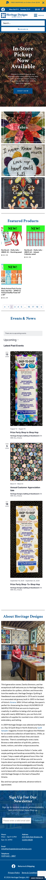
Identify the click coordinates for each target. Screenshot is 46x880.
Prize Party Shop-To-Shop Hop (25, 584)
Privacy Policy (14, 872)
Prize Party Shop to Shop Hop (24, 432)
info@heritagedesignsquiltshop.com (16, 849)
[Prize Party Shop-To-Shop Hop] (26, 539)
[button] (37, 15)
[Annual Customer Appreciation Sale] (26, 462)
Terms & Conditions (30, 872)
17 (33, 307)
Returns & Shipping (26, 866)
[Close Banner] (43, 2)
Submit (38, 820)
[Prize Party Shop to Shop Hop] (26, 388)
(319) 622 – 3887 (8, 856)
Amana (13, 702)
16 (29, 307)
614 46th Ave (27, 837)
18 (37, 307)
